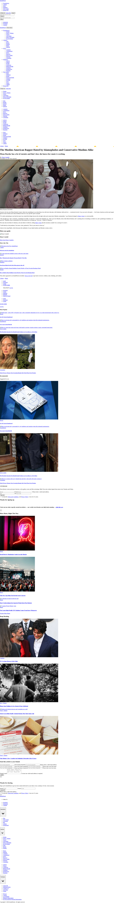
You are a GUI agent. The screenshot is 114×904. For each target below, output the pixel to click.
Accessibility (6, 896)
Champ (5, 824)
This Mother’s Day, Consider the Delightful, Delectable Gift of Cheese (18, 758)
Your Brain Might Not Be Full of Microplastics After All (12, 265)
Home (7, 76)
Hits (4, 818)
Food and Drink (10, 77)
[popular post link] (29, 312)
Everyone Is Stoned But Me (6, 324)
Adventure (8, 36)
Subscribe (8, 13)
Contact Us (6, 888)
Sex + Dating (3, 703)
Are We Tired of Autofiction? (6, 317)
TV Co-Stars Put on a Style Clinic (9, 661)
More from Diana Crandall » (7, 240)
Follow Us (3, 13)
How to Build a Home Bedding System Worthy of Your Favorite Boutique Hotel (17, 272)
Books (7, 43)
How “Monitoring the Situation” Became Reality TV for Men (13, 257)
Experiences (6, 3)
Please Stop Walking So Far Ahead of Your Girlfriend (14, 706)
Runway (8, 54)
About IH (5, 885)
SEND (2, 775)
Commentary (9, 51)
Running (8, 70)
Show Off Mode (10, 37)
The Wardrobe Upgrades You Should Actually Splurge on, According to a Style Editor (18, 331)
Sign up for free (28, 275)
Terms (4, 891)
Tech (7, 81)
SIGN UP (3, 790)
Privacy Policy (24, 496)
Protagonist (6, 825)
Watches (8, 56)
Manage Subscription (8, 898)
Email (16, 492)
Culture (5, 4)
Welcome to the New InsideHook (7, 250)
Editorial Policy (7, 887)
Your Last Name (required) (21, 768)
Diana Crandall (5, 157)
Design (8, 44)
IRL (4, 822)
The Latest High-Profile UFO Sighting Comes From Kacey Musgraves (18, 610)
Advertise (5, 890)
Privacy (5, 894)
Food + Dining (9, 33)
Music (7, 45)
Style (4, 6)
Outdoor (8, 79)
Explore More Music (5, 613)
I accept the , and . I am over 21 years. (20, 496)
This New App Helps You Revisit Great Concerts (12, 595)
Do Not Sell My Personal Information (12, 899)
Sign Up (2, 495)
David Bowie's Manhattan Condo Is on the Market (13, 554)
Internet (8, 47)
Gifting (8, 84)
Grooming (8, 58)
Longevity (8, 65)
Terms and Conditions (13, 496)
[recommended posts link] (17, 550)
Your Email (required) (20, 764)
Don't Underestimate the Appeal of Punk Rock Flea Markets (16, 603)
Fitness (8, 62)
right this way (59, 507)
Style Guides (9, 55)
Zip (15, 493)
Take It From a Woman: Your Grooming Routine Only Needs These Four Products (18, 372)
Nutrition (8, 68)
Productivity (9, 69)
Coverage (5, 821)
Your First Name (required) (21, 766)
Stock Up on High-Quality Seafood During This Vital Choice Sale (17, 713)
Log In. (11, 287)
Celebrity (8, 49)
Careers (5, 895)
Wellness (5, 7)
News (7, 52)
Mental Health (9, 66)
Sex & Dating (9, 38)
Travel (7, 34)
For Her (8, 80)
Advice (8, 61)
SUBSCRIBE (6, 285)
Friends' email (3, 773)
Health (7, 63)
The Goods (6, 8)
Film (7, 41)
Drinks (8, 31)
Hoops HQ (6, 10)
